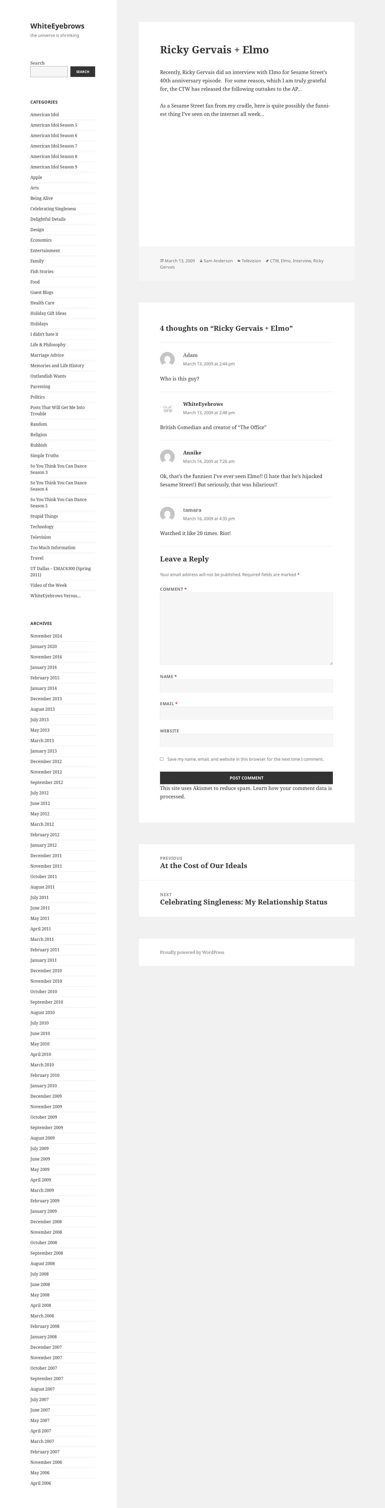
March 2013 (42, 740)
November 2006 (46, 1462)
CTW (274, 261)
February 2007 (44, 1452)
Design (37, 229)
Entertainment (45, 250)
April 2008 (40, 1305)
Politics (37, 397)
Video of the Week (48, 585)
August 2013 (42, 709)
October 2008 (43, 1242)
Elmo (286, 261)
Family (37, 261)
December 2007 (46, 1347)
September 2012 (46, 782)
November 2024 (46, 636)
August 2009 (42, 1138)
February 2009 (44, 1201)
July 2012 (39, 793)
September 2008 (46, 1253)
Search (37, 63)
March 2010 (42, 1065)
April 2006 (40, 1483)
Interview (302, 261)
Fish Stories (41, 271)
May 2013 (40, 730)
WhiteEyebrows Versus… (55, 596)
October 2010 (43, 991)
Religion (38, 434)
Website (169, 731)
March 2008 (42, 1316)
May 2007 (40, 1420)
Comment (173, 589)
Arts (34, 188)
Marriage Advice (47, 355)
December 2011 (46, 855)
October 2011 (43, 876)
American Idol (44, 114)
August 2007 (42, 1389)
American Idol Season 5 (53, 125)
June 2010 (40, 1033)
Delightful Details (47, 219)
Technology (41, 527)
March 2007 (42, 1441)
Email (169, 704)
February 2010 (44, 1075)
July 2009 (39, 1148)
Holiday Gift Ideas (48, 313)
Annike (192, 452)
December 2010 (46, 971)
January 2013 (43, 751)
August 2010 (42, 1012)
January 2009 (43, 1211)
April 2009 (40, 1180)
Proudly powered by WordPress (192, 952)
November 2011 (46, 866)
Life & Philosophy (47, 345)
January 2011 (43, 960)
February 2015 (44, 678)
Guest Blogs (41, 292)
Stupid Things (44, 516)
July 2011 (39, 897)
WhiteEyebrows (57, 26)
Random (38, 424)
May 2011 (40, 918)
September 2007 (46, 1378)
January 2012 (43, 845)
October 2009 (43, 1117)
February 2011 (44, 950)
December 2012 (46, 761)
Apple (36, 177)
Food (35, 282)
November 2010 (46, 981)
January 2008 (43, 1337)
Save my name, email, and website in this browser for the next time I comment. (245, 759)
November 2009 (46, 1106)
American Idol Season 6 (53, 135)
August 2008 (42, 1263)
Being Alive (41, 198)
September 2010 (46, 1002)
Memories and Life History (57, 365)
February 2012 (44, 835)
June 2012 (40, 803)
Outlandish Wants (48, 376)
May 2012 (40, 814)
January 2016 (43, 667)
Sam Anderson (218, 261)
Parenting (40, 386)
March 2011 (42, 939)
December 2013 (46, 699)
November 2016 (46, 657)
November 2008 (46, 1232)
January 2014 (43, 688)
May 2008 (40, 1295)
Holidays (39, 324)
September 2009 (46, 1127)
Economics (41, 240)
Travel (36, 558)
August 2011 (42, 887)
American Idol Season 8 (53, 156)
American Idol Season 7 (53, 146)
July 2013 (39, 719)
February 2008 (44, 1326)
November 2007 (46, 1358)
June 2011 (40, 908)
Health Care (42, 303)
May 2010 (40, 1044)
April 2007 (40, 1431)
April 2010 (40, 1054)
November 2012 (46, 772)
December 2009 (46, 1096)
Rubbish (38, 445)
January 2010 (43, 1086)
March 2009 (42, 1190)
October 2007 (43, 1368)
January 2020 (43, 646)
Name (168, 676)
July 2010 (39, 1023)
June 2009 (40, 1159)
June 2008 (40, 1284)
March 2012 (42, 824)
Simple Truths (44, 455)
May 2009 (40, 1169)
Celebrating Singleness (53, 209)
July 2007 (39, 1399)
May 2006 (40, 1473)
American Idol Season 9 (53, 167)
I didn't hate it (44, 334)
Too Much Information (52, 547)
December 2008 (46, 1222)
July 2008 (39, 1274)
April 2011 (40, 929)
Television (40, 537)
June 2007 (40, 1410)
